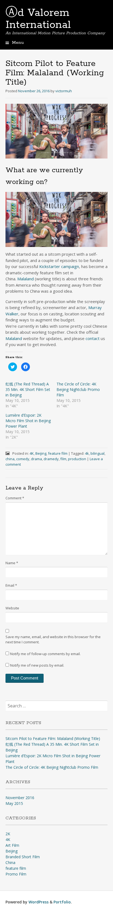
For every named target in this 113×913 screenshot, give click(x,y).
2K (7, 833)
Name (11, 562)
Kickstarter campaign (59, 266)
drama (36, 458)
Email (11, 585)
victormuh (63, 90)
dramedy (51, 458)
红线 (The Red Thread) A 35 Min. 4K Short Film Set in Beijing (27, 389)
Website (12, 608)
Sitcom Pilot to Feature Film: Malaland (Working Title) (52, 738)
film (63, 458)
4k (87, 453)
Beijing (40, 453)
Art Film (12, 845)
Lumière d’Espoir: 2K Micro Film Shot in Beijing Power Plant (28, 421)
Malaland (25, 278)
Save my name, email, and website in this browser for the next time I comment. (53, 639)
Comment (14, 498)
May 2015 (14, 803)
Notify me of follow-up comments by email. (45, 653)
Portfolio (62, 902)
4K (32, 453)
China (10, 862)
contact (93, 338)
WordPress (39, 902)
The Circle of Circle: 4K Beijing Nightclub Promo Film (78, 389)
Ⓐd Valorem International (38, 19)
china (10, 458)
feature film (57, 453)
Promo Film (15, 874)
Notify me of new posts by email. (37, 665)
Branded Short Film (22, 856)
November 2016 (19, 797)
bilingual (97, 453)
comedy (22, 458)
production (77, 458)
